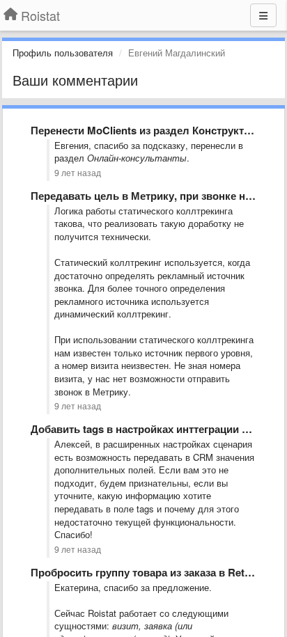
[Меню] (263, 15)
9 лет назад (77, 172)
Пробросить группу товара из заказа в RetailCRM (155, 572)
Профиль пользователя (63, 52)
